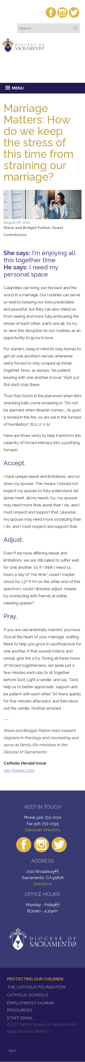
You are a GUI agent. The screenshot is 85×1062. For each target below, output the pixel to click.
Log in (12, 1050)
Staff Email (20, 1018)
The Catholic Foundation (36, 987)
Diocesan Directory (42, 829)
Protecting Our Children (35, 979)
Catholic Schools (27, 995)
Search (76, 26)
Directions (42, 883)
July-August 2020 (19, 770)
